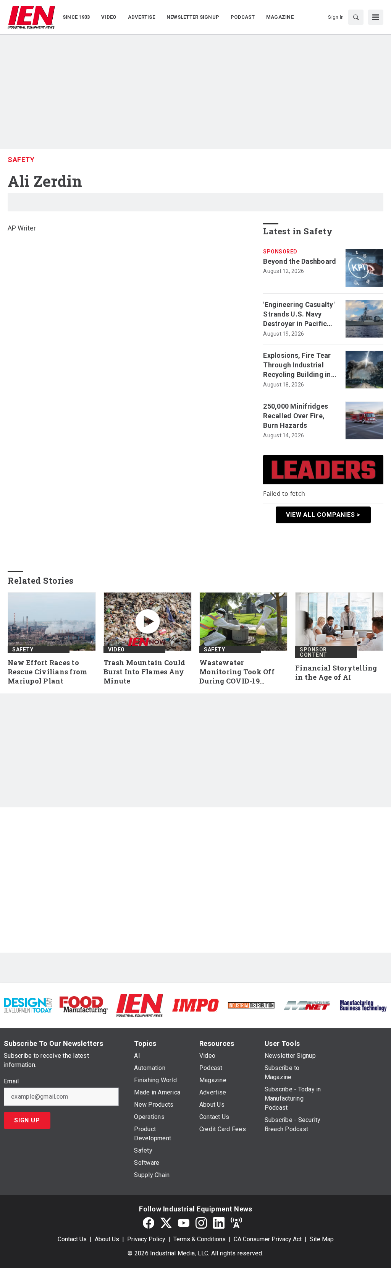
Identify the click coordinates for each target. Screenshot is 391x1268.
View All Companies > (323, 514)
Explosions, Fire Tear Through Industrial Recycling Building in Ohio (297, 365)
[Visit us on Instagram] (201, 1223)
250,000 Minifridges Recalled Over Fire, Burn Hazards (295, 415)
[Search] (356, 17)
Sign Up (27, 1120)
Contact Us (72, 1239)
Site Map (322, 1239)
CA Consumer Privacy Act (268, 1239)
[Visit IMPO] (195, 1004)
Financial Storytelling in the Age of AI (336, 673)
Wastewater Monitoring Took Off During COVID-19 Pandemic (237, 672)
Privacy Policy (146, 1239)
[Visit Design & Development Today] (28, 1004)
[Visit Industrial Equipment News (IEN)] (139, 1004)
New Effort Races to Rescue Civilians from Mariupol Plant (47, 671)
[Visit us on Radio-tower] (236, 1223)
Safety (21, 160)
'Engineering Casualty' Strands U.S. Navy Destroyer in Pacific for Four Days (298, 314)
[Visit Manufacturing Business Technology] (363, 1004)
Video (116, 649)
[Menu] (375, 17)
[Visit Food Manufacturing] (84, 1004)
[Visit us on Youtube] (183, 1223)
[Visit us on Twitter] (166, 1223)
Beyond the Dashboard (299, 261)
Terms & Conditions (199, 1239)
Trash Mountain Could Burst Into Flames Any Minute (144, 671)
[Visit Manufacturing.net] (307, 1005)
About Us (107, 1239)
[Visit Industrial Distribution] (251, 1005)
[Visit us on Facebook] (148, 1223)
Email (11, 1081)
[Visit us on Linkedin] (219, 1223)
